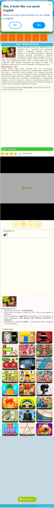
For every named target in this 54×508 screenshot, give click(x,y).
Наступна (31, 224)
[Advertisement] (27, 119)
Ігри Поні (4, 37)
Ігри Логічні (12, 149)
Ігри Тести (35, 37)
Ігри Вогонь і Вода (20, 37)
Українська (27, 499)
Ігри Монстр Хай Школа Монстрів (43, 37)
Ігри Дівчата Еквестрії (12, 37)
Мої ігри (23, 224)
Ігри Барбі (28, 37)
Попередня (16, 224)
